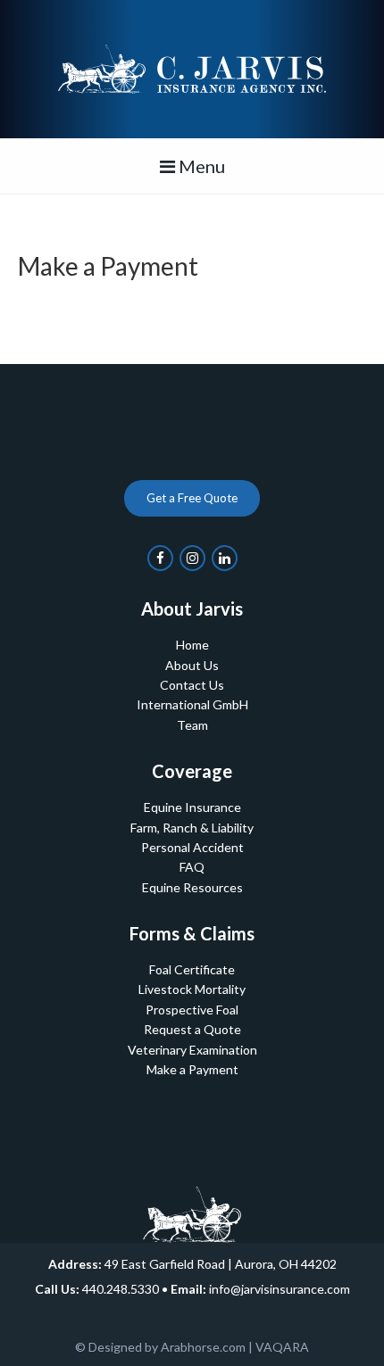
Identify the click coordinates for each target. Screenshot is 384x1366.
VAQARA (282, 1346)
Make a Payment (192, 1069)
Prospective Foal (192, 1009)
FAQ (192, 866)
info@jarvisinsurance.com (279, 1288)
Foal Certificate (192, 969)
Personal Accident (192, 847)
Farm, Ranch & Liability (192, 827)
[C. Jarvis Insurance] (192, 67)
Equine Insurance (192, 807)
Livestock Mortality (192, 989)
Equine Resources (192, 887)
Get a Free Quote (192, 498)
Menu (200, 166)
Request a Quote (192, 1029)
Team (192, 725)
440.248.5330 (120, 1288)
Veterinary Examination (192, 1049)
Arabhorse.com (203, 1346)
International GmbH (192, 704)
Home (192, 644)
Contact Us (192, 684)
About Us (192, 665)
